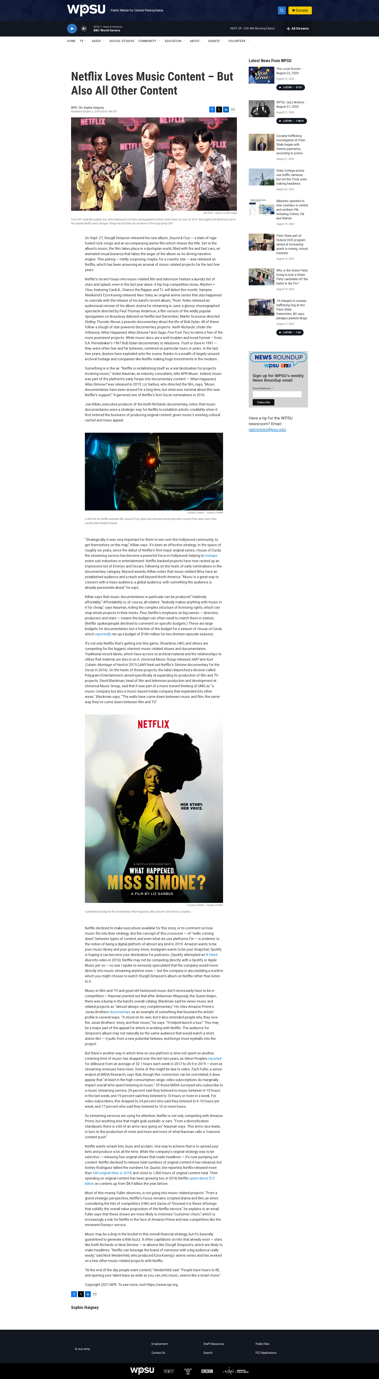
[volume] (84, 28)
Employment (160, 1343)
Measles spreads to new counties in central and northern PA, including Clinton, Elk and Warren (292, 209)
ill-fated (212, 955)
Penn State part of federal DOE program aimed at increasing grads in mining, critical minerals (292, 244)
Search (208, 1352)
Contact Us (158, 1352)
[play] (72, 28)
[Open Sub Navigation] (86, 41)
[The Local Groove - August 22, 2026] (261, 75)
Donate (302, 10)
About (195, 41)
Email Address (263, 388)
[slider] (90, 28)
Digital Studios (122, 41)
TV (81, 41)
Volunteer (237, 41)
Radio (96, 41)
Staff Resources (214, 1343)
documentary (120, 1012)
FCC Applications (266, 1352)
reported (214, 1058)
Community (147, 41)
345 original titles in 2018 (111, 1173)
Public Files (262, 1343)
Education (173, 41)
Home (71, 41)
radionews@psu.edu (267, 429)
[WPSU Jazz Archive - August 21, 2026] (261, 108)
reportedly (103, 634)
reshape (211, 555)
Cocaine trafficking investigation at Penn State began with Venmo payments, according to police (290, 144)
